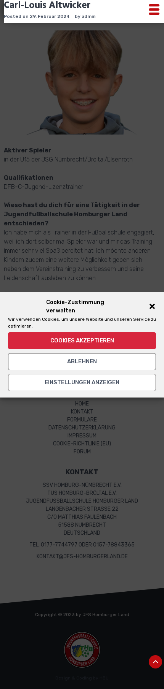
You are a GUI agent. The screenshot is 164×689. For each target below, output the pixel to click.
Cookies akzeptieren (82, 340)
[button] (152, 306)
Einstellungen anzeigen (82, 382)
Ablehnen (82, 361)
